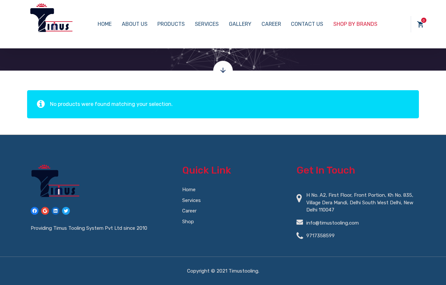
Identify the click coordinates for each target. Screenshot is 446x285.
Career (271, 24)
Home (105, 24)
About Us (135, 24)
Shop (188, 222)
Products (171, 24)
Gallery (240, 24)
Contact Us (307, 24)
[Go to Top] (432, 270)
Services (207, 24)
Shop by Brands (355, 24)
